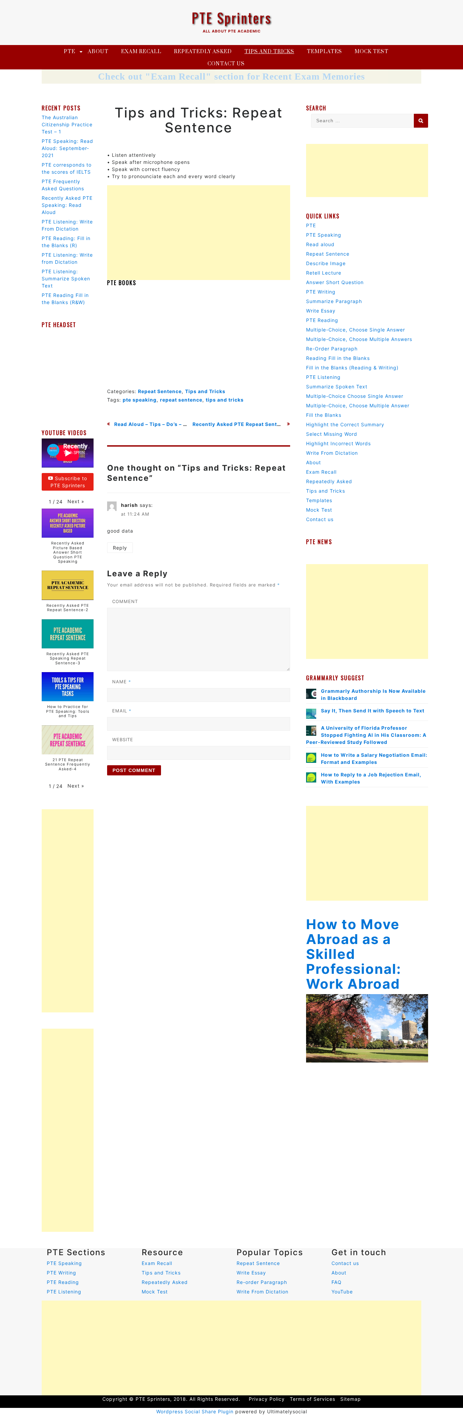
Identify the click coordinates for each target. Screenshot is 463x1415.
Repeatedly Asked (203, 51)
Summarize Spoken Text (336, 386)
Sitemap (350, 1399)
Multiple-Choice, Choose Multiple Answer (357, 405)
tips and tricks (225, 400)
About (98, 51)
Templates (324, 51)
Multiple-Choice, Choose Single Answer (355, 330)
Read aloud (320, 244)
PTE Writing (321, 292)
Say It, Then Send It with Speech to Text (372, 710)
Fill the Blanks (323, 415)
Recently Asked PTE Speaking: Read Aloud (67, 205)
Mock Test (371, 51)
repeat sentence (181, 400)
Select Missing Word (331, 434)
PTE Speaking (323, 235)
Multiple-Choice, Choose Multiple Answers (359, 339)
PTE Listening (323, 377)
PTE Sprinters (231, 17)
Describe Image (326, 263)
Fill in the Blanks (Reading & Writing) (352, 367)
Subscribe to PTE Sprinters (69, 481)
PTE (69, 51)
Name (121, 682)
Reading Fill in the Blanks (338, 358)
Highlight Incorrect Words (338, 443)
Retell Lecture (323, 273)
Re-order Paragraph (262, 1282)
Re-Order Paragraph (332, 348)
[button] (76, 501)
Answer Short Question (335, 282)
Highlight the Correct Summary (345, 424)
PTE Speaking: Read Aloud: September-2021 (67, 148)
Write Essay (321, 311)
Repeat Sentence (160, 391)
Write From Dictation (332, 453)
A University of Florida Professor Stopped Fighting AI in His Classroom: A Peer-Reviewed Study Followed (366, 735)
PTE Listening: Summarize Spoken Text (66, 278)
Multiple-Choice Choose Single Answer (354, 396)
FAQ (336, 1282)
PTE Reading (322, 320)
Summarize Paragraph (334, 301)
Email (122, 711)
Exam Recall (141, 51)
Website (122, 739)
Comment (125, 601)
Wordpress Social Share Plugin (195, 1411)
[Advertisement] (198, 232)
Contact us (226, 64)
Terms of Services (312, 1399)
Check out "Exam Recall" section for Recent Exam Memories (231, 76)
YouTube (342, 1291)
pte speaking (140, 400)
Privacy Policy (267, 1399)
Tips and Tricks (269, 51)
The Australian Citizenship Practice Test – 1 (67, 124)
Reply (120, 548)
